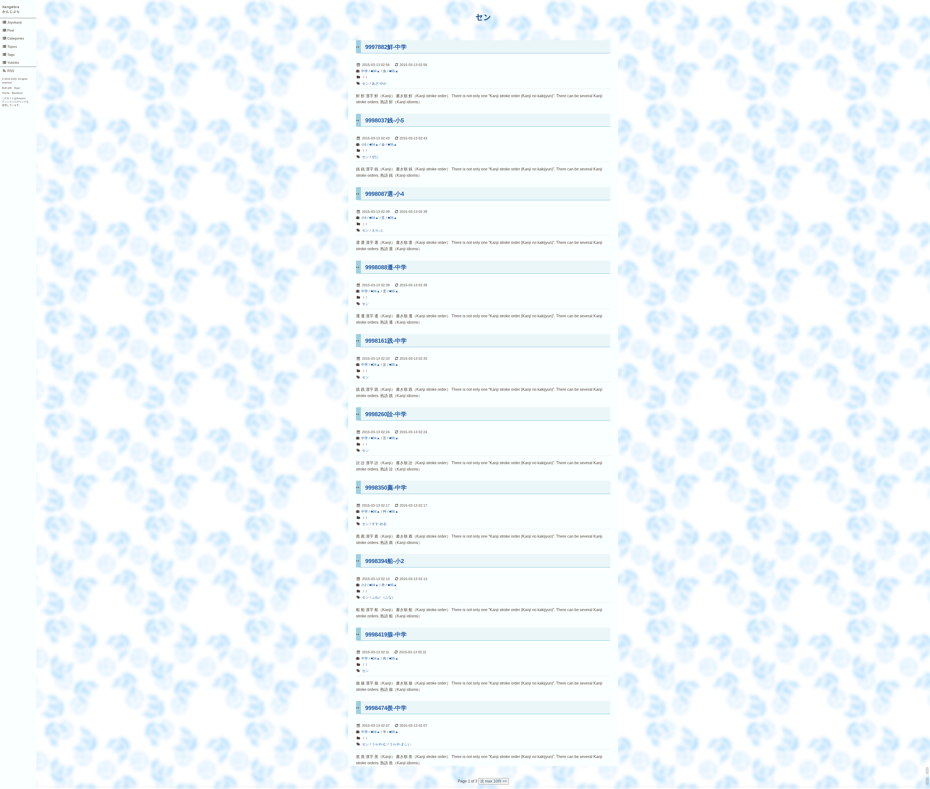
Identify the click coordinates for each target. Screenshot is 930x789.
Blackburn (17, 93)
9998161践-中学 (386, 340)
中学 (364, 71)
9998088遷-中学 (386, 267)
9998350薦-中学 (386, 487)
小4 (363, 218)
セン (483, 17)
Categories (15, 38)
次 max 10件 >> (493, 781)
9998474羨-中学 (386, 708)
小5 (363, 144)
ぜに (375, 157)
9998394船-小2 (384, 561)
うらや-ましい (400, 744)
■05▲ (393, 71)
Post (10, 30)
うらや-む (379, 744)
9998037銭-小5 (384, 120)
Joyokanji (14, 22)
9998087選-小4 (384, 194)
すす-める (379, 524)
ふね (375, 597)
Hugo (17, 88)
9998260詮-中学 (386, 414)
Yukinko (13, 62)
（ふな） (388, 597)
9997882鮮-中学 (386, 47)
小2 (363, 585)
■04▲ (375, 71)
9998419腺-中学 (386, 634)
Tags (11, 54)
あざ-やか (379, 83)
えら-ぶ (377, 230)
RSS (10, 71)
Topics (12, 46)
